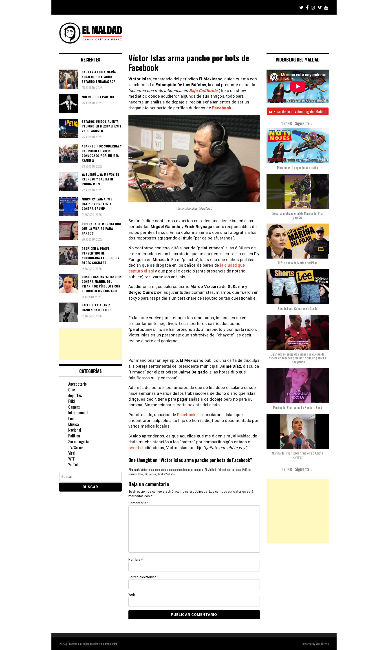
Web (131, 594)
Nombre (135, 559)
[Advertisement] (90, 344)
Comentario (138, 503)
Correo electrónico (143, 577)
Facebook (186, 414)
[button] (304, 123)
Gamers (74, 407)
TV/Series (75, 447)
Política (74, 436)
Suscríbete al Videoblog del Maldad (299, 111)
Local (72, 418)
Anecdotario (77, 384)
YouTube (74, 465)
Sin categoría (78, 441)
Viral (71, 453)
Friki (71, 401)
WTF (71, 459)
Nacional (74, 430)
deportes (75, 395)
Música (73, 424)
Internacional (78, 412)
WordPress (322, 643)
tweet (133, 447)
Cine (71, 390)
